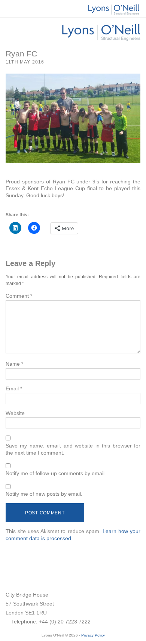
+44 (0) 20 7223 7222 (65, 622)
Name (14, 364)
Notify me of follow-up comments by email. (56, 473)
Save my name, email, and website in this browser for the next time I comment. (73, 449)
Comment (19, 296)
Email (14, 388)
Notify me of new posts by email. (44, 494)
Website (15, 413)
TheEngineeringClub (85, 579)
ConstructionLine (29, 577)
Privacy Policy (93, 635)
